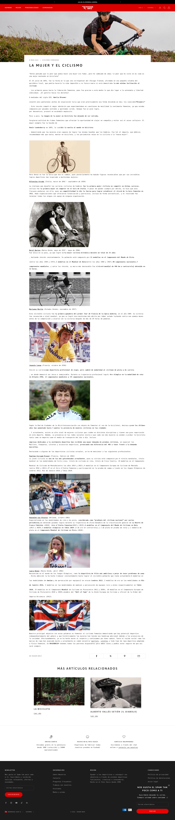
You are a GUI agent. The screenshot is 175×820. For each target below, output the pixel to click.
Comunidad (48, 7)
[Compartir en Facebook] (97, 656)
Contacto (56, 778)
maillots (95, 641)
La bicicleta (42, 709)
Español (151, 7)
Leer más (37, 713)
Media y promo (59, 792)
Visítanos (57, 789)
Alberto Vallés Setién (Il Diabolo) (114, 712)
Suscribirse (14, 794)
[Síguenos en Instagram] (11, 803)
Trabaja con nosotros (62, 785)
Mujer (18, 7)
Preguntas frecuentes (62, 782)
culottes (104, 641)
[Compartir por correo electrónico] (139, 656)
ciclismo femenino (50, 60)
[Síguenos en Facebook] (6, 803)
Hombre (8, 7)
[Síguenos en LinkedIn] (27, 803)
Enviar (152, 811)
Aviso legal (153, 782)
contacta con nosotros (128, 747)
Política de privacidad (158, 774)
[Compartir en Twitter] (111, 656)
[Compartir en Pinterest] (125, 656)
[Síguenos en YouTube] (16, 803)
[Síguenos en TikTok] (22, 803)
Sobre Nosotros (59, 774)
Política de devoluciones (159, 778)
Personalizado (32, 7)
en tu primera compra (87, 2)
